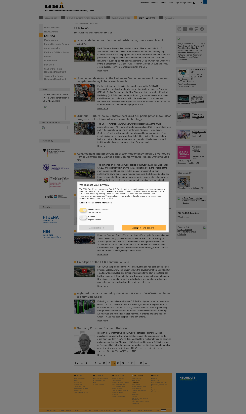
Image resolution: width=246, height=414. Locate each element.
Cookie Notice (109, 191)
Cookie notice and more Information (95, 203)
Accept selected (96, 228)
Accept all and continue (144, 228)
